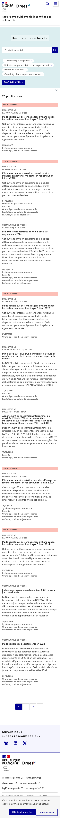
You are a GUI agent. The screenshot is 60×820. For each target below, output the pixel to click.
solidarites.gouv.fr (11, 777)
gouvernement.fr (28, 783)
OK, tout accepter (22, 812)
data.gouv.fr (8, 783)
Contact (30, 795)
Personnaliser (47, 812)
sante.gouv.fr (32, 777)
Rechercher (47, 4)
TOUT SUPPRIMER (12, 82)
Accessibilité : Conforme (12, 795)
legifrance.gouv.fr (11, 788)
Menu (56, 4)
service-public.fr (34, 788)
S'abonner (42, 795)
